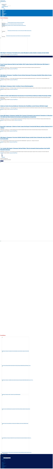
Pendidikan (1, 54)
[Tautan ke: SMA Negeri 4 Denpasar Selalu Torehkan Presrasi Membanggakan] (3, 84)
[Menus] (0, 2)
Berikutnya (3, 157)
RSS (4, 8)
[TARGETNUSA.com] (3, 1)
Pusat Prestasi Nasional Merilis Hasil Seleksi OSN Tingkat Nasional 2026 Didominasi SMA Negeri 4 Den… (16, 365)
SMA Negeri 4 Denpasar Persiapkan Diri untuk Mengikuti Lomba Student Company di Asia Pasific (24, 52)
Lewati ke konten (2, 0)
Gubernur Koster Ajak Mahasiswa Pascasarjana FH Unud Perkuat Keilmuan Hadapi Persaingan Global (25, 95)
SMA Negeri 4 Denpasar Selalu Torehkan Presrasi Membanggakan (16, 86)
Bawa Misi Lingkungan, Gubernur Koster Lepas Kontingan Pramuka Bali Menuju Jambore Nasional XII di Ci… (17, 452)
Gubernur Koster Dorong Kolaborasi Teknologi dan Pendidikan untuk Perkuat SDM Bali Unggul (24, 106)
